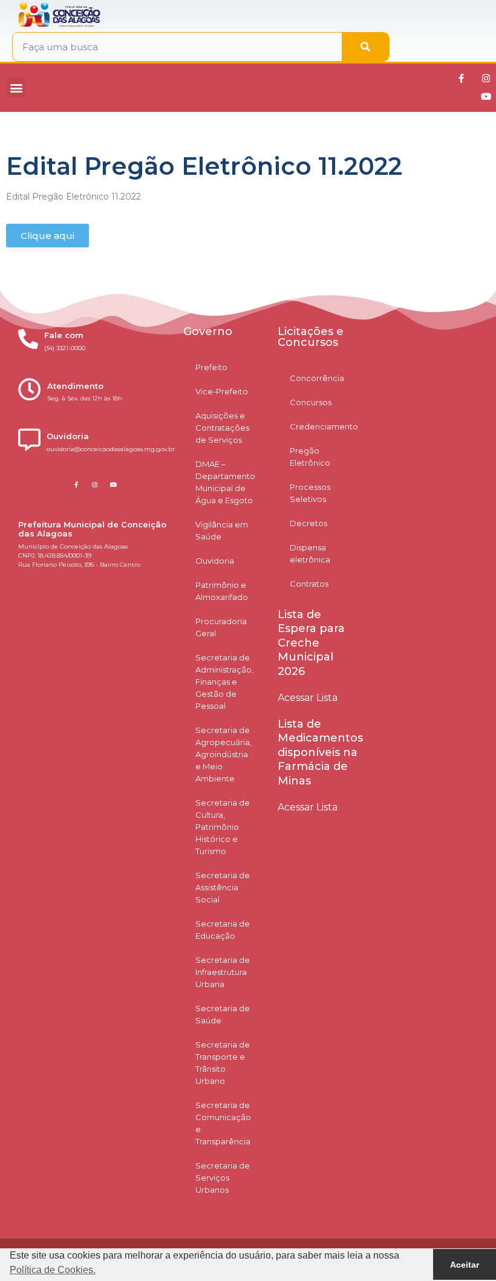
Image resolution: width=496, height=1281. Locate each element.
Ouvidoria (214, 561)
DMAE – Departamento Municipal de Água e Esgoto (225, 482)
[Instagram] (486, 79)
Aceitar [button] (464, 1265)
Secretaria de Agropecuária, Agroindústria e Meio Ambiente (223, 754)
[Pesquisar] (365, 47)
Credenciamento (324, 426)
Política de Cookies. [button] (53, 1270)
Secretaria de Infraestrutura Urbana (222, 972)
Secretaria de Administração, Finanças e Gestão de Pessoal (224, 682)
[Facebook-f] (461, 79)
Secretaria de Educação (222, 929)
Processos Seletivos (310, 493)
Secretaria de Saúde (222, 1014)
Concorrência (317, 378)
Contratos (309, 583)
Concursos (310, 402)
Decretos (308, 523)
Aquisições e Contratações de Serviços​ (222, 428)
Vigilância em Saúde (221, 530)
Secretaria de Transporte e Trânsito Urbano (222, 1063)
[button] (16, 87)
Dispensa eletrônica (310, 553)
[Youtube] (486, 97)
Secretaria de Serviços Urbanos (222, 1178)
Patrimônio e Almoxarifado (221, 591)
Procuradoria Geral (221, 627)
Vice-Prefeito (221, 391)
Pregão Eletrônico (310, 457)
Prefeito (211, 367)
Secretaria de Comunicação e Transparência (223, 1123)
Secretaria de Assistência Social (222, 887)
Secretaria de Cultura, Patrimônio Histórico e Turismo (222, 827)
